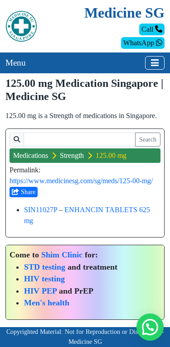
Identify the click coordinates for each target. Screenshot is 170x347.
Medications (30, 155)
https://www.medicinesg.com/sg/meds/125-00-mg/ (81, 181)
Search (147, 139)
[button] (150, 327)
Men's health (46, 302)
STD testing (44, 266)
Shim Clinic (62, 254)
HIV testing (44, 278)
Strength (72, 155)
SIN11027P (40, 210)
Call (148, 29)
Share (27, 192)
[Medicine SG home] (21, 25)
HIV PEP (40, 290)
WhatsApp (139, 43)
